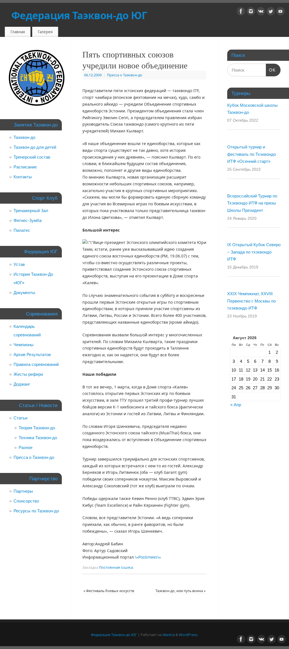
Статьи (20, 417)
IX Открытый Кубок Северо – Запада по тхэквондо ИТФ (254, 251)
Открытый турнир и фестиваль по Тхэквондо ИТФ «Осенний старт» (251, 154)
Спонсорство (26, 501)
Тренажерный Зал (31, 210)
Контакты (23, 176)
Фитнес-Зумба (27, 220)
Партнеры (23, 491)
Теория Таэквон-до (37, 427)
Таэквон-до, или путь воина (180, 590)
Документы (24, 292)
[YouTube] (280, 12)
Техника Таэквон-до (38, 437)
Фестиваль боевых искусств (109, 590)
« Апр (235, 404)
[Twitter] (270, 12)
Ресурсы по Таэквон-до (36, 510)
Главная (17, 31)
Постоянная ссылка (116, 567)
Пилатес (22, 230)
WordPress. (188, 634)
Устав (19, 264)
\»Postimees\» (148, 557)
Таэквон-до (24, 137)
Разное (25, 447)
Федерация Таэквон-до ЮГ (79, 15)
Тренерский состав (32, 157)
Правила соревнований (36, 364)
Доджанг (22, 384)
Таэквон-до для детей (35, 147)
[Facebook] (241, 12)
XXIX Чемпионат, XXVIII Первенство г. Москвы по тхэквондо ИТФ (251, 300)
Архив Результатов (32, 354)
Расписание (25, 167)
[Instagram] (251, 12)
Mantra (169, 634)
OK (271, 70)
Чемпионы (24, 344)
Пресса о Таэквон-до (124, 75)
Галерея (45, 31)
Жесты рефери (28, 374)
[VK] (261, 12)
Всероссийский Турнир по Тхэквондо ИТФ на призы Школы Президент (252, 203)
